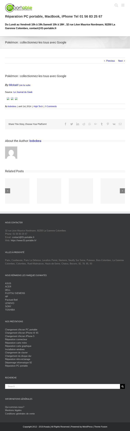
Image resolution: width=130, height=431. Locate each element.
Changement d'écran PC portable (21, 329)
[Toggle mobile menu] (123, 5)
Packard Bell (11, 300)
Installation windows (15, 349)
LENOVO (9, 303)
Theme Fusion (100, 427)
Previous (110, 61)
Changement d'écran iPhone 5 (19, 336)
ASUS (8, 283)
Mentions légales (13, 410)
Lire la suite (24, 85)
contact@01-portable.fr (23, 237)
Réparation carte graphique (18, 346)
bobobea (12, 106)
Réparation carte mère (16, 343)
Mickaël (13, 85)
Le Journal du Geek (22, 92)
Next (120, 61)
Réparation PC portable (16, 366)
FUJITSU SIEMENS (15, 293)
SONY (8, 306)
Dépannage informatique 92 (18, 362)
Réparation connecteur (16, 339)
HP (6, 296)
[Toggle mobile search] (116, 5)
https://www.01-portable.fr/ (23, 240)
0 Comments (51, 106)
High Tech (38, 106)
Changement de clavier (16, 352)
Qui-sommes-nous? (14, 407)
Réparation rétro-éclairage (17, 359)
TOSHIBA (10, 310)
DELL (7, 290)
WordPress (87, 427)
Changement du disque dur (18, 356)
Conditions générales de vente (20, 413)
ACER (8, 286)
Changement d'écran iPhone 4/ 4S (21, 333)
